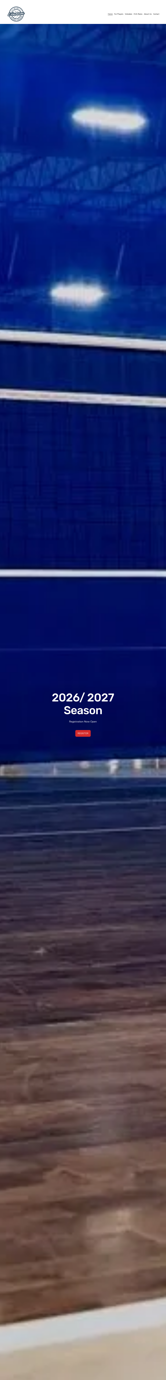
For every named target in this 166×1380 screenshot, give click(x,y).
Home (110, 14)
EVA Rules (138, 14)
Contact (156, 14)
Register (83, 733)
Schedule (128, 14)
